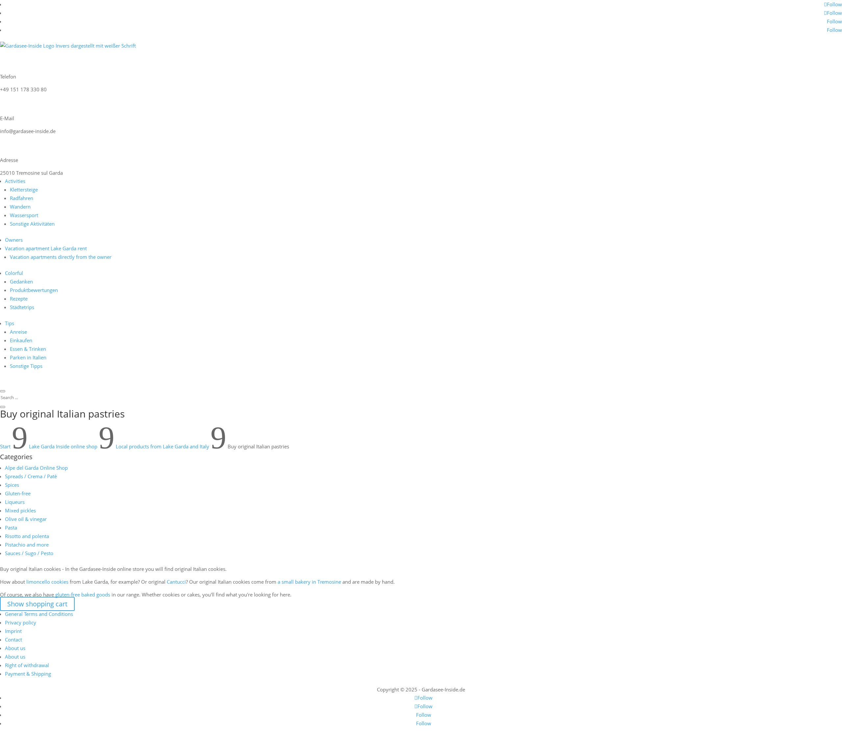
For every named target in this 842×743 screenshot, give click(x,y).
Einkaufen (21, 340)
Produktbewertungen (34, 290)
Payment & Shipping (28, 673)
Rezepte (19, 298)
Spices (12, 485)
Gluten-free (18, 493)
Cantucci (176, 581)
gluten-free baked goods (82, 594)
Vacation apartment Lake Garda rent (46, 248)
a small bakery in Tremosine (309, 581)
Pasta (11, 527)
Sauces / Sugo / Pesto (29, 553)
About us (15, 648)
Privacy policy (20, 622)
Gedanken (21, 281)
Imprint (13, 631)
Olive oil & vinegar (26, 519)
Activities (15, 181)
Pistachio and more (27, 544)
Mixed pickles (20, 510)
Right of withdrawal (27, 665)
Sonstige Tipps (26, 366)
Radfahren (21, 198)
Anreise (18, 331)
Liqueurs (15, 502)
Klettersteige (24, 189)
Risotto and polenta (27, 536)
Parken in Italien (28, 357)
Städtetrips (22, 307)
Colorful (14, 273)
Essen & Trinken (28, 349)
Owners (14, 239)
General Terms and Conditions (39, 614)
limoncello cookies (47, 581)
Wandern (20, 206)
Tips (9, 323)
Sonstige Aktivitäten (32, 223)
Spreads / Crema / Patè (31, 476)
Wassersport (24, 215)
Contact (13, 639)
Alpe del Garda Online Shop (36, 467)
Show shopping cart (37, 603)
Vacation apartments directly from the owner (60, 257)
